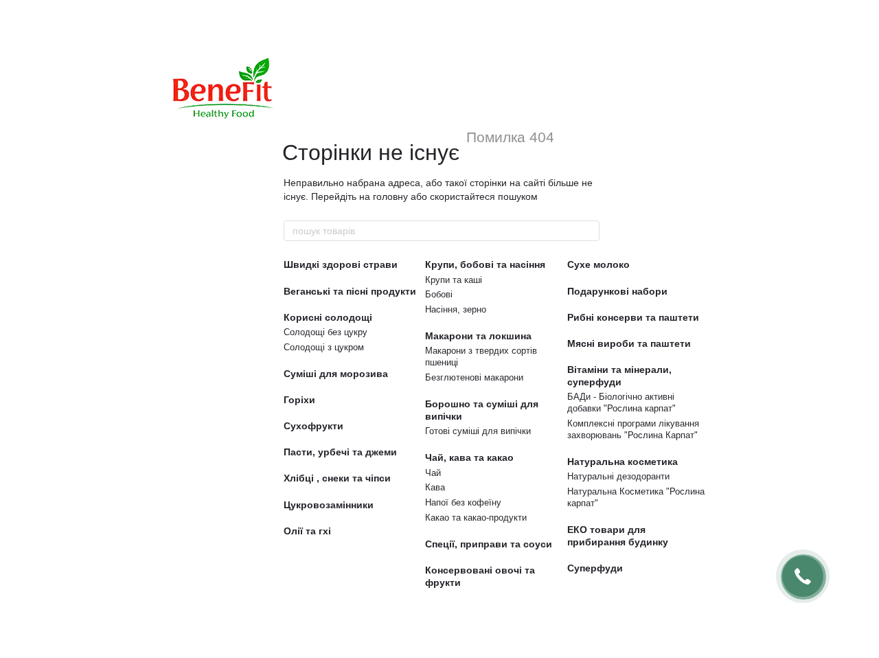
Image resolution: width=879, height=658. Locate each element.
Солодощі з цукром (324, 347)
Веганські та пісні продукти (350, 291)
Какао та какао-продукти (476, 517)
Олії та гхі (307, 530)
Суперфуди (595, 568)
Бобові (439, 294)
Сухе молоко (598, 264)
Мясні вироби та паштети (629, 343)
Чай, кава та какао (469, 457)
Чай (433, 473)
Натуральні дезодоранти (618, 476)
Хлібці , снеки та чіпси (337, 478)
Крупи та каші (453, 280)
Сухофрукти (313, 425)
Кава (435, 487)
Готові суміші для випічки (478, 431)
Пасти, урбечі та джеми (340, 451)
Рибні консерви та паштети (633, 317)
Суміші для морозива (336, 373)
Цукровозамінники (329, 504)
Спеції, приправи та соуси (488, 543)
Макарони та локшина (478, 335)
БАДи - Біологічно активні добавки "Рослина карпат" (621, 402)
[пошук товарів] (589, 230)
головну (390, 196)
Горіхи (299, 399)
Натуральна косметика (622, 461)
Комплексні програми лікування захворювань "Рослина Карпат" (633, 429)
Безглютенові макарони (474, 377)
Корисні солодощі (328, 317)
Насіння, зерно (455, 309)
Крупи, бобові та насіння (485, 264)
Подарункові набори (617, 291)
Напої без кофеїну (463, 502)
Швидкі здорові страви (341, 264)
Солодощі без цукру (325, 332)
